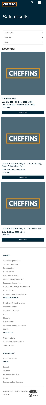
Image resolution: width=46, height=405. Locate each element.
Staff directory (8, 345)
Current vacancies (10, 358)
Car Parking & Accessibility (13, 342)
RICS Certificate (9, 291)
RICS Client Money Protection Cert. (16, 287)
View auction (23, 112)
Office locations (9, 338)
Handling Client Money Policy (14, 294)
